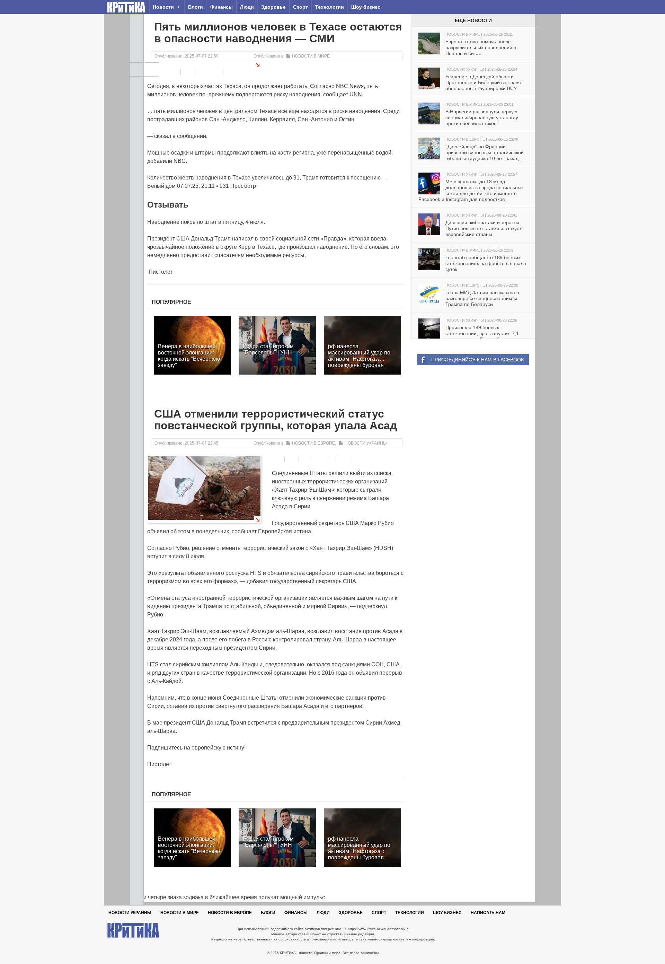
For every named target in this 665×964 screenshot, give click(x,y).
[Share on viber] (228, 71)
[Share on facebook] (174, 72)
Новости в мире (311, 56)
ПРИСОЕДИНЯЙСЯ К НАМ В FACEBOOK (477, 359)
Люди (247, 7)
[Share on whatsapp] (239, 72)
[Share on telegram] (188, 72)
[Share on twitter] (202, 72)
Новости (163, 7)
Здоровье (273, 7)
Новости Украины (366, 443)
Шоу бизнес (365, 7)
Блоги (195, 7)
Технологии (329, 7)
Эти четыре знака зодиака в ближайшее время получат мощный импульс (227, 897)
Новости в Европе (313, 443)
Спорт (300, 7)
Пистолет (159, 272)
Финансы (221, 7)
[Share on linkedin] (217, 72)
